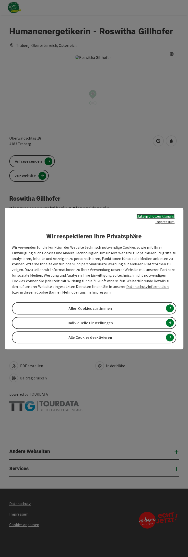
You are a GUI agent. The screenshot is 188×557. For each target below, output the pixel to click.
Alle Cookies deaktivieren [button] (90, 337)
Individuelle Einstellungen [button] (90, 322)
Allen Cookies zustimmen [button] (90, 308)
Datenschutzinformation (147, 286)
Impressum (165, 222)
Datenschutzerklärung (156, 216)
